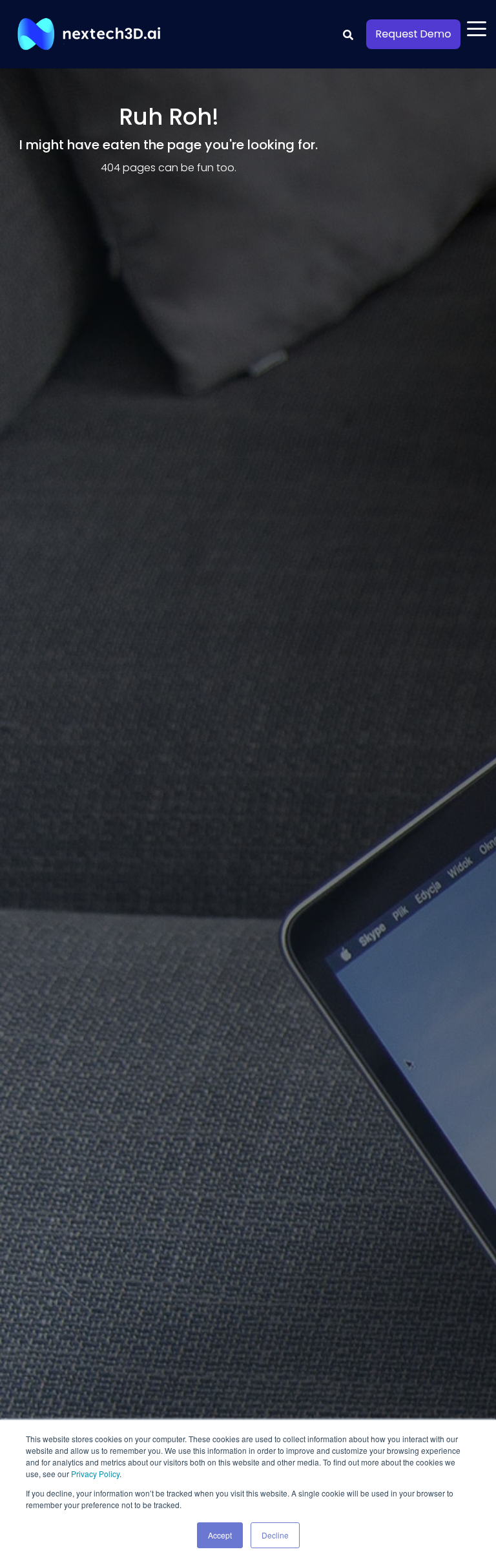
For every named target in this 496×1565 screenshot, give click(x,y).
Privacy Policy (95, 1473)
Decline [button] (275, 1534)
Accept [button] (220, 1534)
